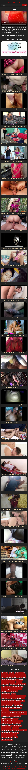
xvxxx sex (11, 672)
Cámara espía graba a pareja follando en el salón (13, 700)
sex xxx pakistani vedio (7, 739)
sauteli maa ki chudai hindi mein (9, 735)
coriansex (18, 723)
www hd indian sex (6, 686)
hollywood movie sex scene (8, 723)
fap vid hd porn (15, 732)
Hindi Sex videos (21, 768)
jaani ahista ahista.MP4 (17, 686)
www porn (24, 730)
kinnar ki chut (15, 727)
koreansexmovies (6, 693)
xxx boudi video (5, 684)
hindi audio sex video (6, 725)
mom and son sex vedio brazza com (10, 696)
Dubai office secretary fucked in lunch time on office (13, 677)
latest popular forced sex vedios (9, 679)
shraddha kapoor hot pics (7, 698)
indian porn (20, 679)
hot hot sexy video (19, 705)
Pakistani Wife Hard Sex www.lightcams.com (12, 720)
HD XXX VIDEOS (14, 761)
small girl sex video (6, 674)
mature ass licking (14, 718)
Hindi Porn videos (12, 768)
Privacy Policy (17, 766)
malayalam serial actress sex (8, 681)
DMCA (3, 766)
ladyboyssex (22, 696)
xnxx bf (15, 737)
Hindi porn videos (14, 2)
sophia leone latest (6, 730)
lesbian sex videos (6, 732)
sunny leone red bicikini (7, 737)
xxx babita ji (19, 681)
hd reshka (13, 693)
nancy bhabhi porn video (7, 705)
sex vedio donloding (6, 727)
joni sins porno (5, 710)
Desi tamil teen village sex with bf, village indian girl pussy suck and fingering (13, 713)
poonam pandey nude (16, 703)
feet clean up (4, 672)
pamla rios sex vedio (19, 698)
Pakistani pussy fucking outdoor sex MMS (11, 716)
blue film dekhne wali (20, 672)
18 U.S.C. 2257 (9, 766)
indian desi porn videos (7, 707)
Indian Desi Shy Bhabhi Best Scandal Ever (11, 689)
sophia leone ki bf (17, 725)
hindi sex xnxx (5, 718)
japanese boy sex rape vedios (19, 674)
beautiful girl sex (5, 703)
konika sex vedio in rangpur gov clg (10, 691)
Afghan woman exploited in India (17, 684)
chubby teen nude (16, 730)
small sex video (17, 707)
